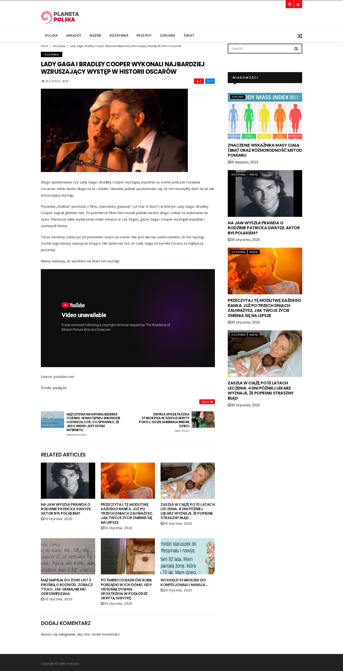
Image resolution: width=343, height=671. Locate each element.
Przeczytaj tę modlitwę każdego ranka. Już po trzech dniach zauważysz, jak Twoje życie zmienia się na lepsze (127, 513)
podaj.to (59, 387)
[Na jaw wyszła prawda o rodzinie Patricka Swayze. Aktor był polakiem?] (68, 481)
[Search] (296, 48)
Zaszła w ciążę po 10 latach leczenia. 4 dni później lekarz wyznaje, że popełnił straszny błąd (188, 511)
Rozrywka (119, 35)
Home (45, 46)
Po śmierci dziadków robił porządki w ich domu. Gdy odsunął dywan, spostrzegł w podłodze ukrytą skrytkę (126, 589)
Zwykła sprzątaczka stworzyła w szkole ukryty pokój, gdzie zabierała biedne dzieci (164, 422)
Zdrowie (167, 35)
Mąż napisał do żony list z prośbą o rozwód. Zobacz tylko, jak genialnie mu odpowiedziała (67, 586)
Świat (189, 35)
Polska (51, 35)
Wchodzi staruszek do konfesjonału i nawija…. (184, 582)
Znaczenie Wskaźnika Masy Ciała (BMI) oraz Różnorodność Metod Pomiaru (265, 150)
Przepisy (144, 35)
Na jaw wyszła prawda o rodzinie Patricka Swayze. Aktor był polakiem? (66, 509)
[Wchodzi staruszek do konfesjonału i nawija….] (188, 556)
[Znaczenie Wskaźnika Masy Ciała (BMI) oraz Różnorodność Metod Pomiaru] (265, 115)
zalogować (66, 634)
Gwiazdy (73, 35)
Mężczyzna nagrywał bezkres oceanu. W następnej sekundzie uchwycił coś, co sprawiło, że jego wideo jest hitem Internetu (93, 424)
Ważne (95, 35)
